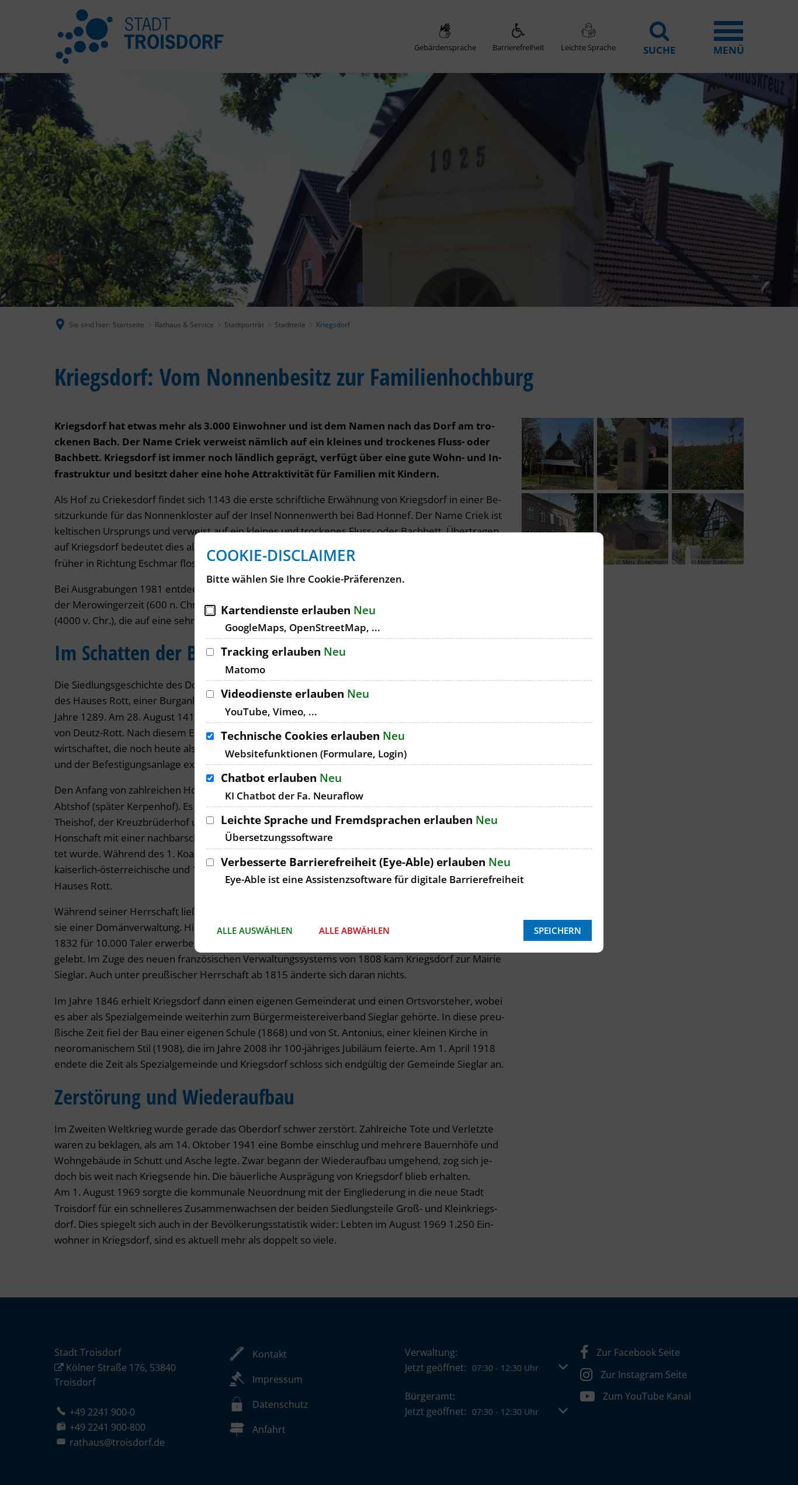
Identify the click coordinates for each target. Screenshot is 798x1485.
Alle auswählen (255, 930)
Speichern (557, 930)
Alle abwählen (354, 930)
